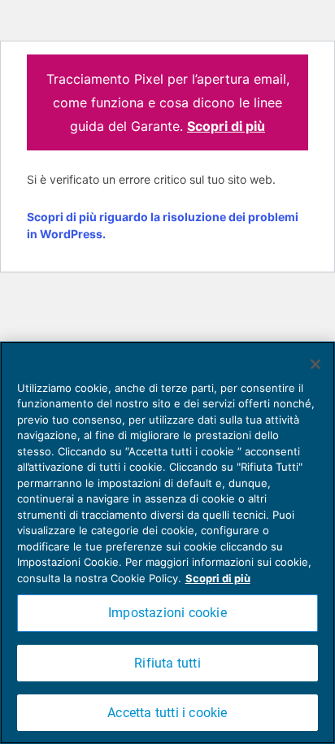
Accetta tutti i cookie (167, 712)
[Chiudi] (315, 364)
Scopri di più (226, 126)
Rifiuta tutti (167, 663)
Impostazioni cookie (167, 612)
